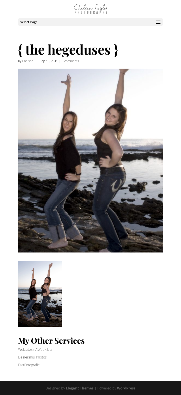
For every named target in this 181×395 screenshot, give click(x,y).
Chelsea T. (29, 61)
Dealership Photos (32, 357)
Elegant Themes (80, 388)
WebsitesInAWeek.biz (35, 349)
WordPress (126, 388)
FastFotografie (29, 364)
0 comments (70, 61)
